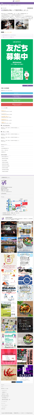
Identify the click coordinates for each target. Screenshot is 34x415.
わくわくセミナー (4, 390)
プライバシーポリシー (4, 405)
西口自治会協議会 (4, 160)
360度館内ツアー (4, 392)
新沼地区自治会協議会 (5, 167)
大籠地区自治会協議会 (5, 171)
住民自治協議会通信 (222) (5, 148)
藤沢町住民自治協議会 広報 (6, 399)
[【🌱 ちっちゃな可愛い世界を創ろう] (25, 341)
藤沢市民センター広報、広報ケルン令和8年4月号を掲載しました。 (10, 140)
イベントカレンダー (4, 401)
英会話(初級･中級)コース (5, 116)
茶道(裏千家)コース (4, 119)
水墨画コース (3, 122)
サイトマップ (3, 403)
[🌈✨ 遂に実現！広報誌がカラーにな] (9, 325)
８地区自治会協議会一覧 (4, 156)
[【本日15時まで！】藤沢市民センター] (25, 325)
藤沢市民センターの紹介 (4, 388)
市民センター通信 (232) (4, 150)
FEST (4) (2, 146)
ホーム (2, 386)
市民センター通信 (7, 32)
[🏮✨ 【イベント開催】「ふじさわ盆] (9, 229)
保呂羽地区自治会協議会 (5, 169)
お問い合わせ (3, 408)
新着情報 (10, 32)
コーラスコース (3, 113)
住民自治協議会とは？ (5, 397)
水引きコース (3, 110)
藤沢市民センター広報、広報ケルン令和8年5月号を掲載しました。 (10, 137)
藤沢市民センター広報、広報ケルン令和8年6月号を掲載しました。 (10, 127)
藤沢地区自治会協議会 (5, 158)
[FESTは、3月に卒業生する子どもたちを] (25, 373)
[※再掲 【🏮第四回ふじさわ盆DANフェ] (25, 293)
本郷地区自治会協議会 (5, 162)
